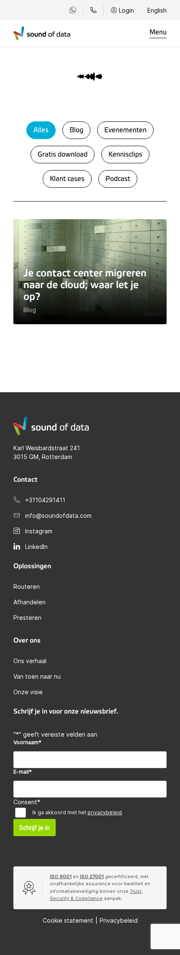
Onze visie (28, 691)
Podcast (117, 179)
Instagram (38, 531)
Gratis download (62, 154)
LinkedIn (36, 546)
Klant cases (67, 179)
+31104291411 (45, 500)
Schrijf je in (34, 827)
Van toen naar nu (37, 676)
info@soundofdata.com (58, 515)
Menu (158, 32)
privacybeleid (104, 812)
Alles (41, 130)
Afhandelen (29, 602)
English (157, 10)
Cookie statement (68, 920)
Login (126, 10)
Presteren (27, 617)
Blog (76, 130)
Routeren (26, 586)
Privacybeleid (119, 920)
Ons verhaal (29, 660)
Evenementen (125, 130)
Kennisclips (125, 154)
